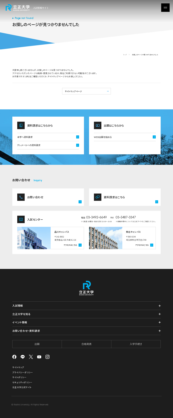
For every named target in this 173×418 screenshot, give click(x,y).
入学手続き (136, 344)
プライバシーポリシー (22, 372)
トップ (125, 55)
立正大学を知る (21, 314)
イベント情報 (19, 322)
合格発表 (86, 344)
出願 (37, 344)
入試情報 (17, 305)
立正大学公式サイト (22, 387)
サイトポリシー (19, 377)
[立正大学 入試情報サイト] (27, 7)
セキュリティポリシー (22, 382)
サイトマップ (18, 367)
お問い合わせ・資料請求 (26, 330)
